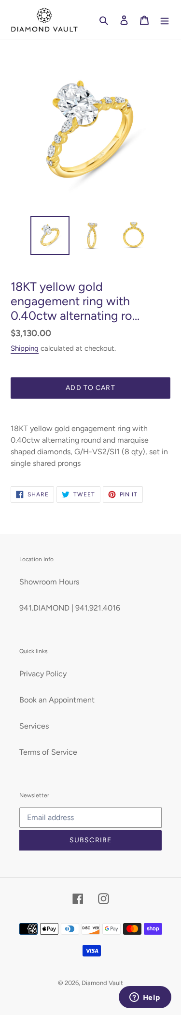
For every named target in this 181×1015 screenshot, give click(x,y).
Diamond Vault (102, 982)
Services (34, 726)
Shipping (25, 348)
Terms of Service (48, 752)
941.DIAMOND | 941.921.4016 (69, 607)
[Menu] (164, 19)
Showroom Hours (49, 581)
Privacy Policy (43, 673)
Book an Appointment (57, 699)
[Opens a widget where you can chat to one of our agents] (144, 998)
